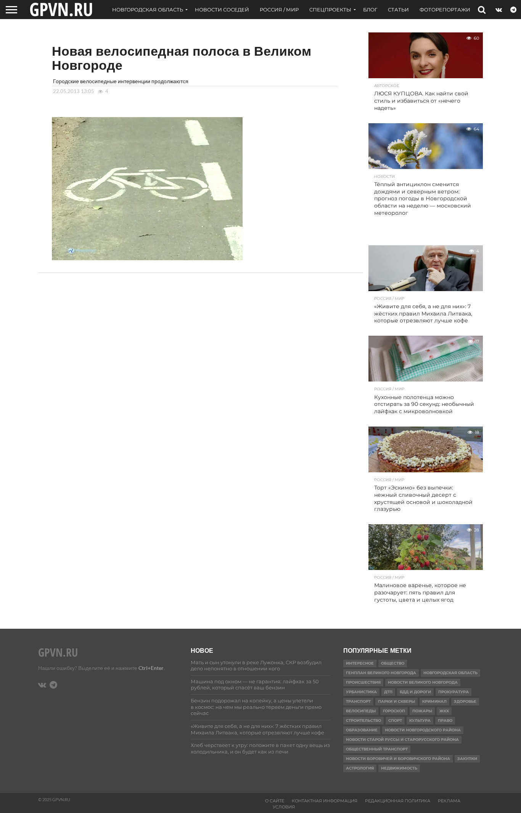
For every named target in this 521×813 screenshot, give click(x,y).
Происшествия (363, 682)
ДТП (388, 691)
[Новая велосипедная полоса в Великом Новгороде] (147, 257)
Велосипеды (361, 710)
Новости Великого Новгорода (423, 682)
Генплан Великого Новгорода (381, 672)
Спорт (395, 720)
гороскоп (394, 710)
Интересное (360, 663)
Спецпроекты (330, 9)
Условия (284, 807)
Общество (392, 663)
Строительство (363, 720)
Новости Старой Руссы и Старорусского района (402, 739)
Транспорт (358, 701)
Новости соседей (222, 9)
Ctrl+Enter (151, 668)
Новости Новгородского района (423, 730)
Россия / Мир (279, 9)
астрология (360, 768)
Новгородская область (147, 9)
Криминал (434, 701)
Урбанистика (361, 691)
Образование (362, 730)
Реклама (449, 800)
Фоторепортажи (445, 9)
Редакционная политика (397, 800)
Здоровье (465, 701)
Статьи (398, 9)
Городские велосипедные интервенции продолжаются (120, 81)
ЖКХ (444, 710)
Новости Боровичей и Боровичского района (398, 758)
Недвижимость (399, 768)
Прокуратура (453, 691)
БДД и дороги (415, 691)
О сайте (274, 800)
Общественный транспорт (377, 749)
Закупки (467, 758)
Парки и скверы (396, 701)
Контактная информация (324, 800)
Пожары (422, 710)
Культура (420, 720)
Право (445, 720)
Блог (370, 9)
